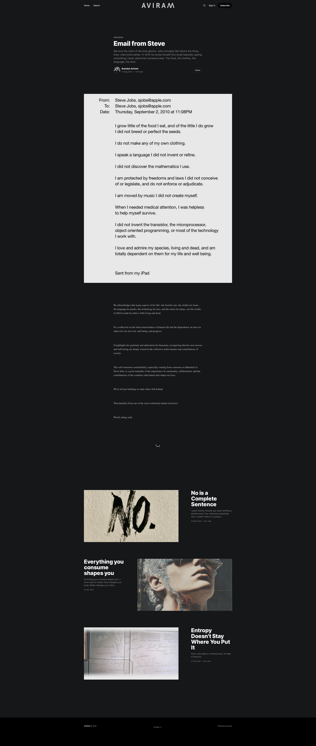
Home (86, 5)
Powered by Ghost (225, 726)
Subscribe (225, 5)
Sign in (212, 5)
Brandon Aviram (130, 68)
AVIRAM (87, 726)
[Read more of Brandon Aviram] (117, 70)
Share (197, 70)
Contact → (158, 727)
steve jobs (118, 37)
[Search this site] (204, 5)
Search (96, 5)
